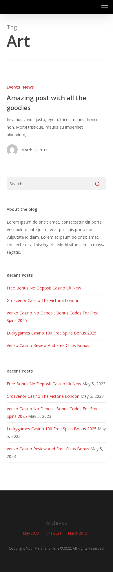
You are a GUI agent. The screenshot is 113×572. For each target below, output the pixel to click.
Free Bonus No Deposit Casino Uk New (44, 288)
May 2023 (31, 533)
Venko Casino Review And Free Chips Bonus (48, 345)
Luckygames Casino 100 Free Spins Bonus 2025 (51, 333)
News (28, 87)
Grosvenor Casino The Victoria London (43, 300)
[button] (104, 7)
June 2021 (53, 533)
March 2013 (77, 533)
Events (13, 87)
